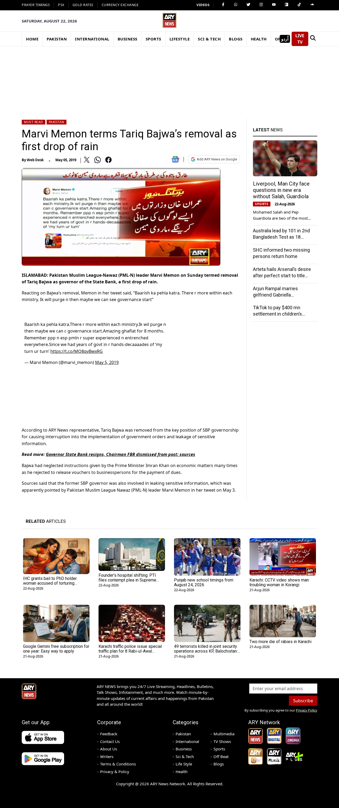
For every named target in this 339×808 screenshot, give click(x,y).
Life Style (184, 764)
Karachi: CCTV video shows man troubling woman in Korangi (279, 582)
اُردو (284, 39)
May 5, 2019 (107, 362)
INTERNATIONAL (92, 38)
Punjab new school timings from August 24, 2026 (203, 582)
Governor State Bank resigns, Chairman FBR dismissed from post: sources (120, 454)
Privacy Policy (306, 710)
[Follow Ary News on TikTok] (299, 4)
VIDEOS (203, 5)
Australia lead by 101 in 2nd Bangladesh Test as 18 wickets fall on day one (281, 237)
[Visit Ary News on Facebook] (223, 4)
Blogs (218, 764)
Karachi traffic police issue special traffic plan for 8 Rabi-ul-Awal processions (130, 651)
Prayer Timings (36, 5)
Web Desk (35, 160)
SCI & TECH (209, 38)
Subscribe (303, 701)
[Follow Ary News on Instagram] (261, 4)
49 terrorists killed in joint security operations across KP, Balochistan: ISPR (206, 651)
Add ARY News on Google (217, 159)
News (268, 129)
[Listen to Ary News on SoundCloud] (312, 4)
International (187, 741)
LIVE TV (299, 39)
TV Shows (222, 741)
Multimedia (223, 733)
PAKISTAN (57, 38)
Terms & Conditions (118, 764)
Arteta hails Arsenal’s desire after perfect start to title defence (282, 275)
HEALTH (259, 38)
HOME (32, 38)
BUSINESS (127, 38)
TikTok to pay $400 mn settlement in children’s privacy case (277, 314)
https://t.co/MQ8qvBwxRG (76, 351)
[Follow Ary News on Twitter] (248, 4)
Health (182, 771)
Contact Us (110, 741)
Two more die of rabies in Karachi (280, 641)
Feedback (108, 733)
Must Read (33, 122)
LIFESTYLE (180, 38)
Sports (219, 748)
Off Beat (221, 756)
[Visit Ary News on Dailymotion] (286, 4)
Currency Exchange (120, 5)
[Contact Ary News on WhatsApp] (235, 4)
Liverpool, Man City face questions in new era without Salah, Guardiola (281, 190)
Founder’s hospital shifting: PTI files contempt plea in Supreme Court (127, 580)
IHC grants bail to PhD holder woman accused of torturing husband (50, 583)
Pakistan (56, 122)
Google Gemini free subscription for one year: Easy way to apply (56, 649)
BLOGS (236, 38)
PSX (61, 5)
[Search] (312, 39)
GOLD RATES (83, 5)
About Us (108, 748)
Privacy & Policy (114, 771)
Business (184, 748)
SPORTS (153, 38)
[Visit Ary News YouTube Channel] (274, 4)
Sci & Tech (185, 756)
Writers (106, 756)
